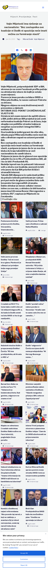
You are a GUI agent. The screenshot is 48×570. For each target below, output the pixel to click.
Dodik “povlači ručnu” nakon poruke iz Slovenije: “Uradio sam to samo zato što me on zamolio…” (36, 310)
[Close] (45, 533)
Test (35, 17)
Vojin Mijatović (39, 39)
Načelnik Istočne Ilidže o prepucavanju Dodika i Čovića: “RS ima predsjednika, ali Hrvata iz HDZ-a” (11, 351)
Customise (24, 559)
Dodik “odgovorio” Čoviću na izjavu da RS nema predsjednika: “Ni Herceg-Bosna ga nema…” (36, 351)
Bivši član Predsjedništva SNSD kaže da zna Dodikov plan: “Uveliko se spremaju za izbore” (35, 514)
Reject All (24, 565)
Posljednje (25, 17)
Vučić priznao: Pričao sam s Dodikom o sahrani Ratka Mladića (36, 224)
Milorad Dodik (28, 39)
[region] (24, 551)
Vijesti (14, 17)
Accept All (24, 553)
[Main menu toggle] (43, 7)
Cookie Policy (13, 547)
